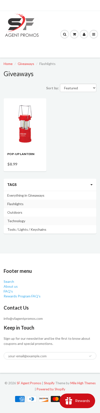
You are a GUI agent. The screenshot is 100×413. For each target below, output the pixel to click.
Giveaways (26, 64)
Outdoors (14, 212)
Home (8, 64)
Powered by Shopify (51, 389)
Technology (16, 221)
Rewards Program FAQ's (22, 296)
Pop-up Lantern (20, 154)
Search (9, 281)
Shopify (49, 383)
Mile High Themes (83, 383)
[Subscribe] (90, 356)
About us (11, 286)
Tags (12, 185)
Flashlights (15, 204)
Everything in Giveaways (25, 195)
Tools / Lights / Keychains (26, 229)
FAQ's (8, 291)
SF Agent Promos (29, 383)
